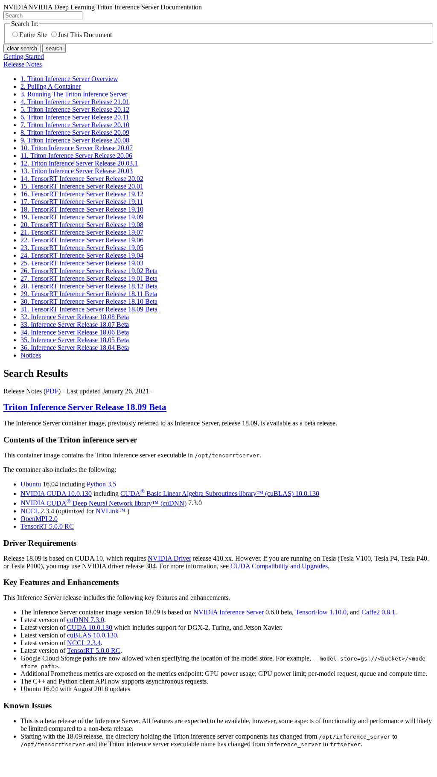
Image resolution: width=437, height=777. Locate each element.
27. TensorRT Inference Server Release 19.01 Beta (88, 278)
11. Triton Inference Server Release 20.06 (76, 155)
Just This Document (85, 34)
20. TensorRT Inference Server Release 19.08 (81, 224)
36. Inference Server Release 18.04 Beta (74, 347)
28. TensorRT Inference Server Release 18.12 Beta (88, 286)
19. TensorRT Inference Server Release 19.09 (81, 217)
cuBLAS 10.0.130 (92, 635)
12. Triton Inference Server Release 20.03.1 (79, 163)
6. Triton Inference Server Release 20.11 (74, 117)
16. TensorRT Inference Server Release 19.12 (81, 194)
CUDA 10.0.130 (89, 627)
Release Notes (22, 64)
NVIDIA (103, 503)
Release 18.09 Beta (84, 407)
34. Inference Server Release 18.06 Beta (74, 332)
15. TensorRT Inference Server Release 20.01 (81, 186)
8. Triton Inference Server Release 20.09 (74, 132)
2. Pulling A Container (50, 86)
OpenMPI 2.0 (39, 518)
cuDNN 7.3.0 (85, 619)
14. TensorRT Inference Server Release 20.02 (81, 178)
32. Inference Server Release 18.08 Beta (74, 316)
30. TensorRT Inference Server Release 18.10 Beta (88, 301)
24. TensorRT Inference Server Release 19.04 (81, 255)
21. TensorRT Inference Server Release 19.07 (81, 232)
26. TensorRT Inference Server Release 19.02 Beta (88, 270)
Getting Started (23, 56)
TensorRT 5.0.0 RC (93, 650)
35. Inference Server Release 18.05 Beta (74, 339)
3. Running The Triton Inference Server (73, 94)
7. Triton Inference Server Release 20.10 (74, 124)
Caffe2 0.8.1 (378, 612)
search (54, 48)
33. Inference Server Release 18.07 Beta (74, 324)
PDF (52, 391)
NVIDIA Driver (169, 558)
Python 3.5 (101, 484)
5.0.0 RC (47, 526)
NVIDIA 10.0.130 (56, 493)
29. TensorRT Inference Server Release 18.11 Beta (88, 293)
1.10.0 (321, 612)
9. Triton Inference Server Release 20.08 (74, 140)
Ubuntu (30, 484)
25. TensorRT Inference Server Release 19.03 (81, 263)
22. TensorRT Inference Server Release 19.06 (81, 240)
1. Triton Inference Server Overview (69, 78)
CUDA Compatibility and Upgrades (279, 566)
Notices (30, 355)
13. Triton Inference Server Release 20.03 (76, 171)
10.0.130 (219, 493)
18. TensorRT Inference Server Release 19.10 (81, 209)
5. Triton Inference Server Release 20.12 (74, 109)
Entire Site (33, 34)
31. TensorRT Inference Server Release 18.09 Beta (88, 309)
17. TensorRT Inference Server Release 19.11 (81, 201)
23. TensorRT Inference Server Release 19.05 (81, 247)
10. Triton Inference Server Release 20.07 (76, 147)
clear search (22, 48)
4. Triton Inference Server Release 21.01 (74, 101)
